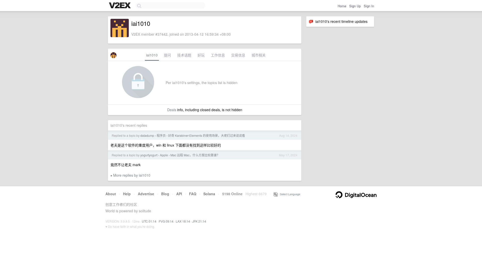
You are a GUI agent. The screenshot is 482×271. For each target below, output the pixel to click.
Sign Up (355, 6)
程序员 (161, 135)
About (110, 193)
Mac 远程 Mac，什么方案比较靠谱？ (195, 155)
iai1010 (152, 54)
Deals (171, 109)
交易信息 (238, 54)
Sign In (369, 6)
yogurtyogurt (148, 155)
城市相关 (259, 54)
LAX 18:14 (183, 221)
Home (342, 6)
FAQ (192, 193)
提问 (167, 54)
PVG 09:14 (166, 221)
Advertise (146, 193)
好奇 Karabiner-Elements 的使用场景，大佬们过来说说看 (206, 135)
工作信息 (218, 54)
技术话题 (184, 54)
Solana (209, 193)
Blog (165, 193)
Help (127, 193)
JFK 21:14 (199, 221)
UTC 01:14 (149, 221)
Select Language (289, 194)
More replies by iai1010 (131, 175)
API (179, 193)
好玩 (201, 54)
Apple (164, 155)
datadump (147, 135)
